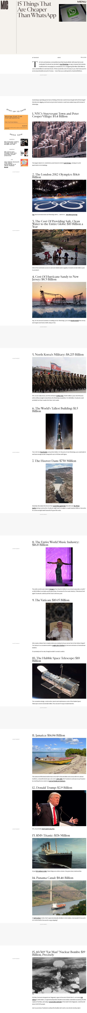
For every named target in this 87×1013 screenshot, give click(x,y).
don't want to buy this (48, 829)
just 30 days (67, 163)
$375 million (37, 918)
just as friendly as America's (57, 781)
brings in (52, 589)
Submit (24, 125)
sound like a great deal (59, 506)
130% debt (59, 779)
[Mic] (4, 5)
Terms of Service (23, 127)
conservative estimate (55, 1002)
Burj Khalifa (43, 452)
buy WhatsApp (64, 64)
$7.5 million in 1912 (41, 871)
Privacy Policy (7, 128)
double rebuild (75, 320)
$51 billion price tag (71, 214)
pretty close (60, 395)
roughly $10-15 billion (58, 645)
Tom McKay (36, 57)
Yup (33, 214)
